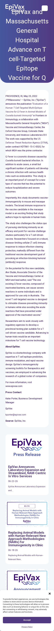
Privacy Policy (27, 627)
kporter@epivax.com (15, 414)
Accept (27, 620)
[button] (49, 593)
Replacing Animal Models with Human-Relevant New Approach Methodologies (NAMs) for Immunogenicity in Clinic (27, 539)
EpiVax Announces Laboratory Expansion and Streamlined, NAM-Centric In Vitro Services (27, 471)
